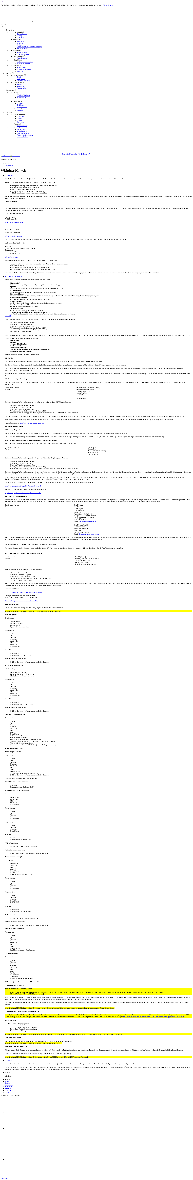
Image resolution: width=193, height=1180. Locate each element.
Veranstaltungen (18, 75)
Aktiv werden (18, 101)
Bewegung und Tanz (23, 54)
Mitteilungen (17, 82)
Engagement (17, 109)
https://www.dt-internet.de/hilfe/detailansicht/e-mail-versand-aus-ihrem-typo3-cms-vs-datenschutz (153, 1017)
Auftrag (19, 120)
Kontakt (16, 66)
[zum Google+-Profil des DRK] (20, 1144)
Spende (15, 92)
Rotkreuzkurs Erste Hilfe (25, 62)
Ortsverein (8, 30)
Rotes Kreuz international (25, 135)
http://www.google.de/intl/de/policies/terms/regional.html (23, 486)
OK (2, 2)
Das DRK (8, 113)
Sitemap (7, 1083)
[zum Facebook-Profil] (20, 1113)
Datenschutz (9, 165)
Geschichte (20, 122)
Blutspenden (21, 79)
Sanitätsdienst (21, 43)
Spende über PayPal (23, 96)
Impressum (20, 71)
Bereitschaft (17, 39)
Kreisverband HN (22, 131)
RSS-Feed (8, 1088)
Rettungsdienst (21, 129)
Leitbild (19, 118)
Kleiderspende (21, 97)
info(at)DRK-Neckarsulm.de (14, 222)
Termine (19, 77)
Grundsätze (20, 116)
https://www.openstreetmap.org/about (32, 423)
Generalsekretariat (22, 137)
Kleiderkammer (22, 52)
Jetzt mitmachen (22, 58)
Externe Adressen (19, 128)
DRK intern (8, 1090)
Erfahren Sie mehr (107, 5)
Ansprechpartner (22, 34)
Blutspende (20, 45)
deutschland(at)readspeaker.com (89, 534)
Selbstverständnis (19, 115)
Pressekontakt (21, 88)
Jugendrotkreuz (18, 56)
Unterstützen (9, 90)
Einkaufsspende (22, 94)
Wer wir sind (17, 32)
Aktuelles (8, 73)
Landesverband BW (23, 133)
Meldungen (20, 86)
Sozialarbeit (17, 50)
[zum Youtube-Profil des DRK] (20, 1159)
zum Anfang (5, 1178)
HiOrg (7, 1092)
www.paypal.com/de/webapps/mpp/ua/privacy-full (26, 592)
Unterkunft (20, 37)
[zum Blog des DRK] (20, 1175)
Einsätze (19, 84)
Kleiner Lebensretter (23, 64)
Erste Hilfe (17, 60)
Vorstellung (20, 41)
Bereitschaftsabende (23, 80)
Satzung (19, 36)
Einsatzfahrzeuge (22, 48)
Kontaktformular (22, 67)
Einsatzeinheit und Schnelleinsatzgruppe (29, 47)
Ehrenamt (20, 111)
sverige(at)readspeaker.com (87, 521)
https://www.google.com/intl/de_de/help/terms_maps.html (23, 493)
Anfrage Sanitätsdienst (24, 69)
